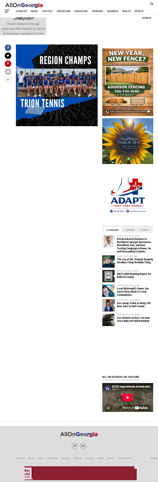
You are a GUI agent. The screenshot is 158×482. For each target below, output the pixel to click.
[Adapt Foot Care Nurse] (127, 219)
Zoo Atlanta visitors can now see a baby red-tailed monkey (133, 319)
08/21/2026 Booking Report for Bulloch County (134, 275)
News (34, 11)
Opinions (97, 11)
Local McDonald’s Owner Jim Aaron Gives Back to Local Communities (133, 291)
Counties (21, 11)
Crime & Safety (25, 18)
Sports (138, 11)
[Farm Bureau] (80, 479)
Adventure (64, 11)
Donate (146, 18)
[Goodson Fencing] (127, 115)
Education (80, 11)
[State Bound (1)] (57, 125)
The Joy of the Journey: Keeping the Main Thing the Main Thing (135, 261)
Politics (47, 11)
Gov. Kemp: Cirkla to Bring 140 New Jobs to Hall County (133, 304)
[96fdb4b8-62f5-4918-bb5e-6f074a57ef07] (127, 163)
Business (112, 11)
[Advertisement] (127, 350)
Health (126, 11)
